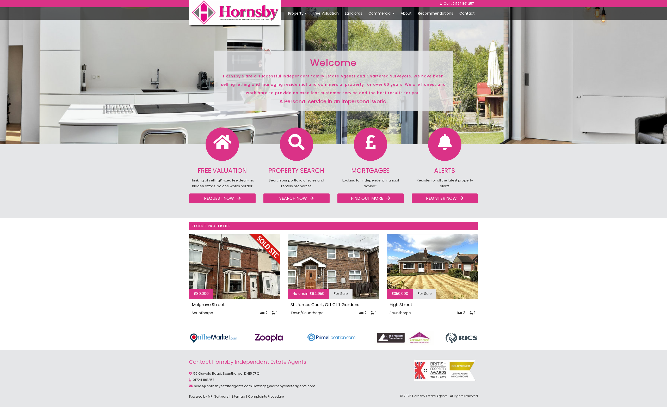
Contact (467, 13)
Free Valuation (326, 13)
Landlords (353, 13)
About (406, 13)
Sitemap (238, 396)
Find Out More (368, 198)
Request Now (220, 198)
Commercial (379, 13)
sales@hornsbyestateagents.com (223, 386)
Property (296, 13)
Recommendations (435, 13)
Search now (294, 198)
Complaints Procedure (266, 396)
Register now (443, 198)
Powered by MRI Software (208, 396)
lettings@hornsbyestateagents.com (284, 386)
